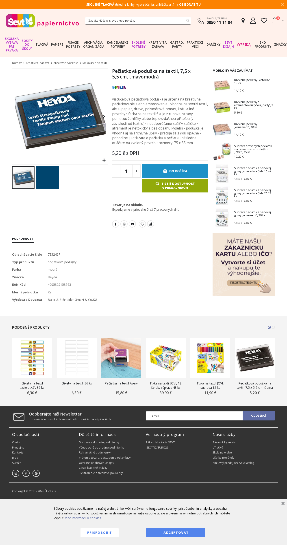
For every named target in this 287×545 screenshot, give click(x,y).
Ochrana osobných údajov (96, 463)
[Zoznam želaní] (263, 21)
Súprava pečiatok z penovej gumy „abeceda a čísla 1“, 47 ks (252, 171)
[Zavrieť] (282, 504)
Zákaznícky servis (224, 442)
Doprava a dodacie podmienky (99, 442)
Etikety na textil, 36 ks (76, 383)
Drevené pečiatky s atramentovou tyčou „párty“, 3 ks (253, 105)
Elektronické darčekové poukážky (101, 473)
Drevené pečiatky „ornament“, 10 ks (245, 126)
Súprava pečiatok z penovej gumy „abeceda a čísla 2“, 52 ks (252, 193)
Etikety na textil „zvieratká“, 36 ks (32, 385)
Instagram (15, 473)
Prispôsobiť (99, 532)
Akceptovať (176, 532)
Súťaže (16, 463)
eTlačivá (218, 447)
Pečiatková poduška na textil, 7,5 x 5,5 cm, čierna (255, 385)
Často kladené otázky (93, 468)
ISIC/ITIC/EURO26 (157, 447)
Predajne (18, 447)
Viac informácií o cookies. (83, 518)
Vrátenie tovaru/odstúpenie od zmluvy (104, 458)
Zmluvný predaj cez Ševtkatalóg (233, 463)
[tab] (23, 239)
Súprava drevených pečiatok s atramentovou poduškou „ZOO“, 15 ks (253, 149)
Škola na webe (222, 452)
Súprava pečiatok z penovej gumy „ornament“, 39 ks (252, 214)
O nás (16, 442)
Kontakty (17, 452)
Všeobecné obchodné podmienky (101, 447)
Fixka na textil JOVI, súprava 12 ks (210, 385)
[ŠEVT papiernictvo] (42, 20)
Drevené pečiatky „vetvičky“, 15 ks (252, 81)
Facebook (115, 224)
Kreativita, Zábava (37, 63)
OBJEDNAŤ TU (190, 4)
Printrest (124, 224)
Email (132, 224)
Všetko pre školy (223, 458)
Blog (15, 458)
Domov (17, 63)
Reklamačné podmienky (95, 452)
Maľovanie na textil (95, 63)
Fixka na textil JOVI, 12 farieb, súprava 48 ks (165, 385)
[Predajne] (243, 20)
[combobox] (138, 21)
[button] (104, 160)
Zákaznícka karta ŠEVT (160, 442)
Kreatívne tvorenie (66, 63)
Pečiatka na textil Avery (121, 383)
